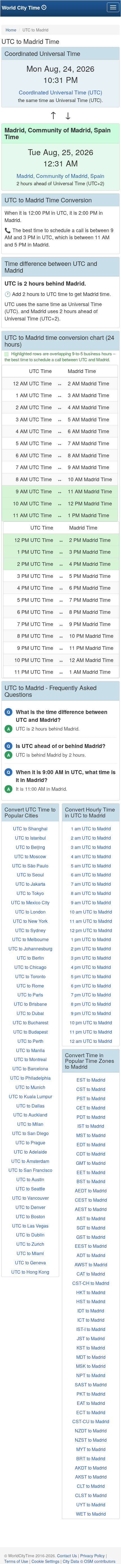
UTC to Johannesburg (30, 948)
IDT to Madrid (90, 1310)
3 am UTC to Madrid (91, 847)
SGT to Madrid (91, 1227)
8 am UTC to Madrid (91, 893)
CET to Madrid (90, 1107)
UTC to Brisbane (30, 1004)
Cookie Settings (45, 1561)
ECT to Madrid (90, 1412)
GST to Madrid (90, 1237)
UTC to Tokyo (30, 893)
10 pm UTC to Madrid (91, 1022)
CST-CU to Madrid (90, 1421)
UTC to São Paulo (30, 865)
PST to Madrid (91, 1098)
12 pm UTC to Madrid (91, 930)
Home (11, 30)
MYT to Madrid (91, 1449)
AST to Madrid (91, 1218)
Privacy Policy (92, 1555)
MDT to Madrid (91, 1357)
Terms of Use (16, 1561)
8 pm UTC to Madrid (91, 1004)
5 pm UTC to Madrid (91, 976)
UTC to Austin (30, 1179)
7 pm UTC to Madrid (91, 994)
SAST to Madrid (91, 1384)
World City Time (21, 7)
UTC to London (30, 911)
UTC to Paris (30, 994)
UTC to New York (30, 921)
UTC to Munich (30, 1087)
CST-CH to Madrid (90, 1283)
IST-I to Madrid (90, 1329)
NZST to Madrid (91, 1440)
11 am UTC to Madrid (91, 921)
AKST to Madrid (91, 1476)
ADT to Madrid (91, 1255)
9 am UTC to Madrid (91, 902)
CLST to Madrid (91, 1495)
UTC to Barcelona (30, 1068)
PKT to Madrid (91, 1394)
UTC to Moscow (30, 856)
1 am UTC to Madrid (91, 828)
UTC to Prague (30, 1142)
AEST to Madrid (91, 1209)
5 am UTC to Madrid (91, 865)
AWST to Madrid (91, 1264)
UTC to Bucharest (30, 1022)
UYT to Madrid (90, 1504)
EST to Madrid (91, 1080)
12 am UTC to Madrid (91, 1041)
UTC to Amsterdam (30, 1161)
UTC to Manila (30, 1050)
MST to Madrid (91, 1135)
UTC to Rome (30, 985)
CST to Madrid (90, 1089)
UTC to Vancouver (30, 1198)
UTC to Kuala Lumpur (30, 1096)
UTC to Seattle (30, 1188)
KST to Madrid (91, 1347)
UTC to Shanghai (30, 828)
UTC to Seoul (30, 874)
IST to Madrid (90, 1126)
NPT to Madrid (90, 1375)
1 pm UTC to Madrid (91, 939)
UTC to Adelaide (30, 1152)
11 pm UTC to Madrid (91, 1032)
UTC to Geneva (30, 1262)
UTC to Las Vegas (30, 1225)
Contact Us (67, 1555)
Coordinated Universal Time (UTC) (60, 92)
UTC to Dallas (30, 1105)
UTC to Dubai (30, 1013)
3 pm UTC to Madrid (91, 958)
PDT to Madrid (91, 1117)
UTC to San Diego (30, 1133)
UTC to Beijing (30, 847)
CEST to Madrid (91, 1200)
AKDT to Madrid (91, 1467)
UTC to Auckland (30, 1114)
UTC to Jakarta (30, 884)
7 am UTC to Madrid (91, 884)
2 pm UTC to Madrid (91, 948)
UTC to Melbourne (30, 939)
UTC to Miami (30, 1253)
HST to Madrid (90, 1301)
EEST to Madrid (91, 1246)
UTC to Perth (30, 1041)
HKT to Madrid (90, 1292)
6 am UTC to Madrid (91, 874)
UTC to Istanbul (30, 838)
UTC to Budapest (30, 1032)
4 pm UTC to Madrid (91, 967)
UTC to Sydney (30, 930)
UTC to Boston (30, 1216)
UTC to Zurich (30, 1244)
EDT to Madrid (91, 1144)
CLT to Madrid (91, 1486)
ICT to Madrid (90, 1320)
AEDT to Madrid (91, 1190)
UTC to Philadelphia (30, 1078)
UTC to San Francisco (30, 1170)
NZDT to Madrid (91, 1430)
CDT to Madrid (90, 1154)
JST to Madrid (91, 1338)
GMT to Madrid (91, 1163)
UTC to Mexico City (30, 902)
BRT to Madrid (90, 1458)
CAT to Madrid (91, 1274)
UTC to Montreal (30, 1059)
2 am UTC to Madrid (91, 838)
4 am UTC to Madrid (91, 856)
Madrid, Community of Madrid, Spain (60, 175)
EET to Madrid (91, 1172)
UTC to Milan (30, 1124)
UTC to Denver (30, 1207)
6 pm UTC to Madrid (91, 985)
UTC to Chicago (30, 967)
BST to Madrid (91, 1181)
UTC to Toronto (30, 976)
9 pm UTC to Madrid (91, 1013)
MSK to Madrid (91, 1366)
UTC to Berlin (30, 958)
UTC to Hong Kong (30, 1272)
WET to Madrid (91, 1514)
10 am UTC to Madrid (91, 911)
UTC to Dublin (30, 1234)
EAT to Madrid (91, 1403)
